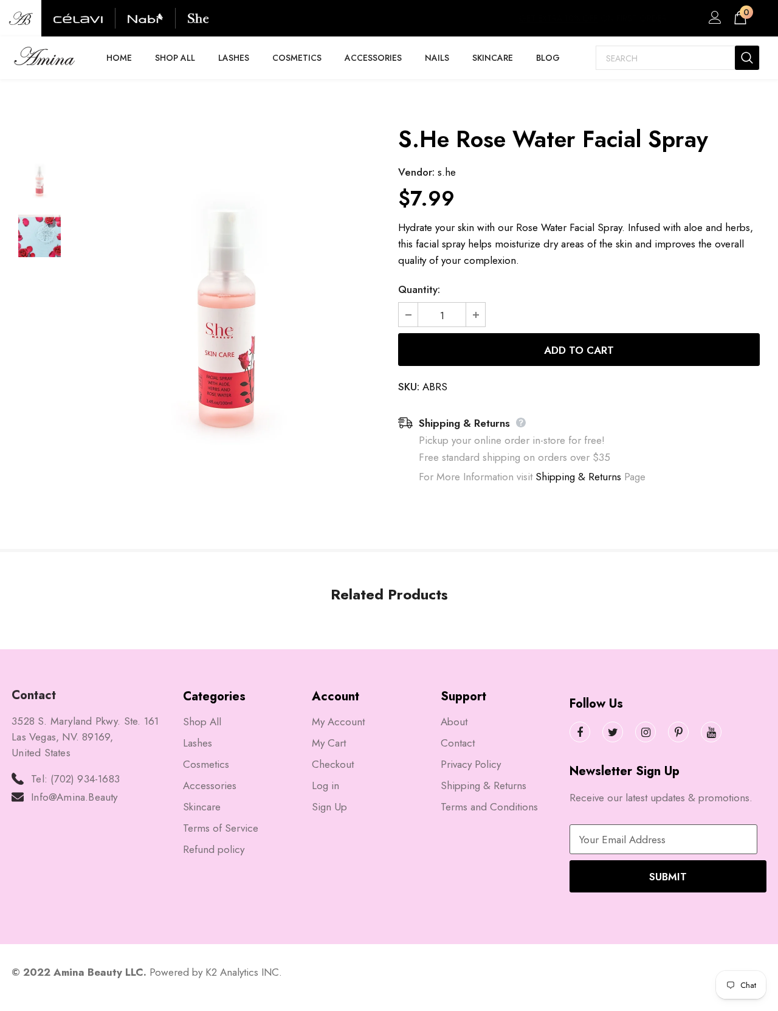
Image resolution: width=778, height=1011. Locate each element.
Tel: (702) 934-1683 (75, 778)
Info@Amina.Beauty (74, 797)
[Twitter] (612, 732)
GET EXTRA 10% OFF (558, 18)
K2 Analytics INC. (243, 972)
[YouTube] (711, 732)
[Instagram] (645, 732)
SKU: (408, 386)
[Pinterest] (678, 732)
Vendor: (416, 172)
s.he (447, 172)
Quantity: (419, 289)
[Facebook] (580, 732)
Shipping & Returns (578, 476)
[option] (226, 318)
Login (712, 20)
